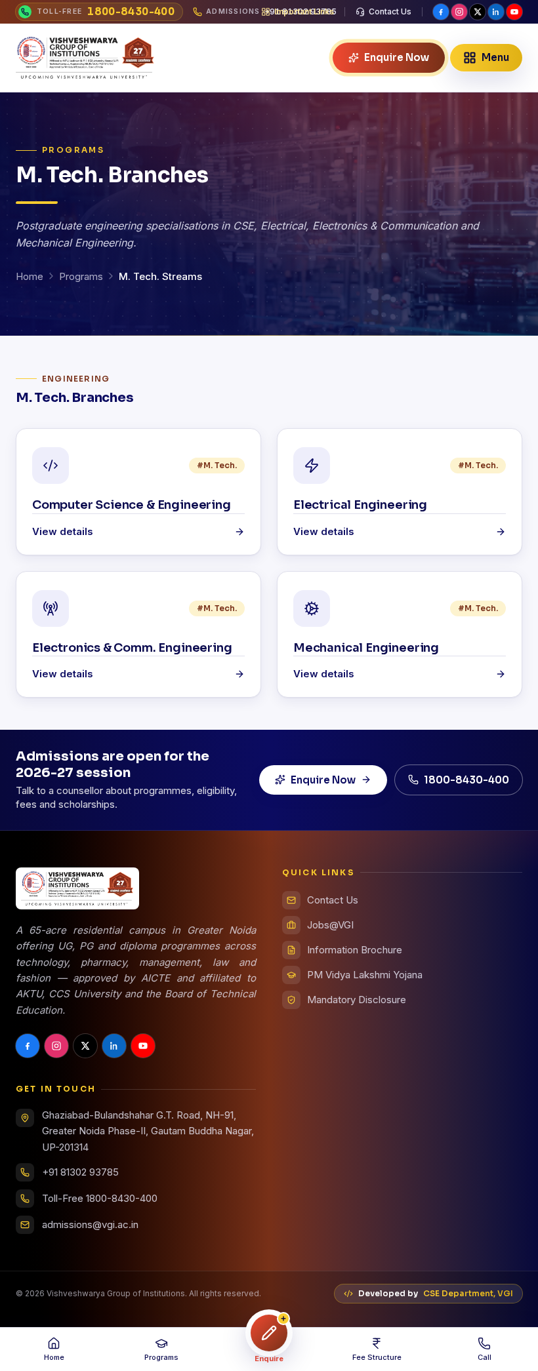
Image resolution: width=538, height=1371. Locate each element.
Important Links (304, 11)
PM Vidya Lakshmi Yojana (365, 974)
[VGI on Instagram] (459, 12)
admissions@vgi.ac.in (90, 1224)
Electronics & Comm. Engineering (132, 648)
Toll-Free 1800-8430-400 (99, 1198)
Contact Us (390, 11)
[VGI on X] (478, 12)
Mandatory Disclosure (356, 999)
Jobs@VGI (330, 925)
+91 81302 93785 (80, 1172)
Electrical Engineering (360, 505)
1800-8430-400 (466, 780)
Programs (81, 276)
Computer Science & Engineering (131, 505)
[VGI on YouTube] (514, 12)
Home (29, 276)
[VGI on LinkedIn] (496, 12)
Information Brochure (354, 950)
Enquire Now (323, 780)
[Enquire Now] (269, 1333)
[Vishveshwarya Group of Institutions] (85, 58)
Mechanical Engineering (366, 648)
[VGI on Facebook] (441, 12)
